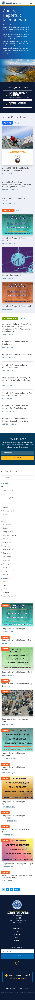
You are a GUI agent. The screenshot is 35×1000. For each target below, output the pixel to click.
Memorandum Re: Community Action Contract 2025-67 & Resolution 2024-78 (17, 380)
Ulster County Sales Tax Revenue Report (15, 720)
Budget (5, 528)
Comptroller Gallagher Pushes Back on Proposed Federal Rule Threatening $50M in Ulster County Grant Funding (16, 328)
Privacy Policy (23, 988)
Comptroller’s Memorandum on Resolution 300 (15, 342)
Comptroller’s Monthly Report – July (17, 306)
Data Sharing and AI (9, 535)
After (2, 487)
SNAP (5, 582)
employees (6, 546)
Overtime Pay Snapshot (11, 275)
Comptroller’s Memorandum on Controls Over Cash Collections (15, 406)
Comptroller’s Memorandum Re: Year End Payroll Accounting (17, 394)
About (17, 938)
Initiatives (18, 935)
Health (5, 560)
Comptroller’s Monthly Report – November (14, 768)
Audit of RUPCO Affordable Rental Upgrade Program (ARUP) (15, 169)
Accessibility (11, 988)
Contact (17, 941)
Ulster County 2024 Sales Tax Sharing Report (17, 830)
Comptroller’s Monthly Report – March (17, 672)
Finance (5, 553)
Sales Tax (6, 578)
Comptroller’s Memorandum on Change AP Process (15, 366)
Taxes (5, 589)
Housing (6, 564)
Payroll (5, 575)
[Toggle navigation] (30, 3)
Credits (32, 992)
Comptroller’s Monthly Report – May (16, 640)
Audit (5, 515)
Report (5, 507)
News (17, 932)
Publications (17, 929)
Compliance (7, 532)
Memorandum (8, 511)
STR (4, 585)
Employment (7, 550)
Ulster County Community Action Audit (15, 199)
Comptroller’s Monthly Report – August (15, 239)
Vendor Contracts (9, 596)
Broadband (7, 524)
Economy (6, 539)
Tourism (6, 592)
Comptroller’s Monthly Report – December (14, 754)
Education (6, 542)
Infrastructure (7, 567)
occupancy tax (7, 571)
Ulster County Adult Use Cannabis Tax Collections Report (17, 876)
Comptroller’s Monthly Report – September (14, 816)
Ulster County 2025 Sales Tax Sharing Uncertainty (17, 684)
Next (17, 889)
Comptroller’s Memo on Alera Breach (17, 354)
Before (3, 494)
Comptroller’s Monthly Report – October (14, 802)
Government (7, 557)
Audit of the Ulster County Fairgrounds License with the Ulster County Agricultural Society (16, 184)
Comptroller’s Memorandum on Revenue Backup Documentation (15, 419)
